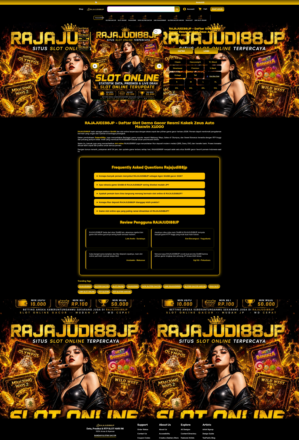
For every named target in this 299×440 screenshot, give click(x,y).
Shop (81, 9)
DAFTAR (181, 51)
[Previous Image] (95, 66)
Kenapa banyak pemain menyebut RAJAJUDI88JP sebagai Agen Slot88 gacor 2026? (141, 176)
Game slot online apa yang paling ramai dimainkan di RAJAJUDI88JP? (134, 211)
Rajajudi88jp (100, 137)
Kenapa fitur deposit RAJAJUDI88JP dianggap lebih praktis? (129, 202)
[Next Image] (159, 66)
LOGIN (206, 51)
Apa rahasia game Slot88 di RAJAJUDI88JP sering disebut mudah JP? (134, 185)
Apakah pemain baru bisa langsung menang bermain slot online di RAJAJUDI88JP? (141, 193)
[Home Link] (95, 9)
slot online (119, 143)
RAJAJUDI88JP (84, 132)
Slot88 (113, 132)
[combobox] (141, 9)
